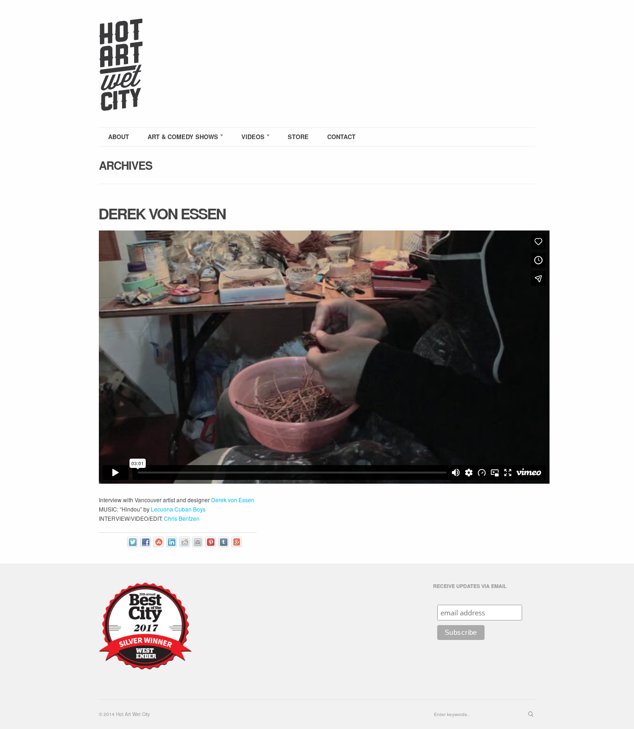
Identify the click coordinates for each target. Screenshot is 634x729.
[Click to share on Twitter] (132, 542)
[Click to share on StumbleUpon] (158, 542)
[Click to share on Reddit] (184, 542)
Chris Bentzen (182, 518)
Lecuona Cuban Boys (178, 509)
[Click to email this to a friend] (197, 542)
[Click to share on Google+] (236, 542)
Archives (125, 165)
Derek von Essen (162, 213)
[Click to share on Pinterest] (210, 542)
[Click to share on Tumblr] (223, 542)
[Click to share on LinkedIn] (171, 542)
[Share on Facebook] (145, 542)
